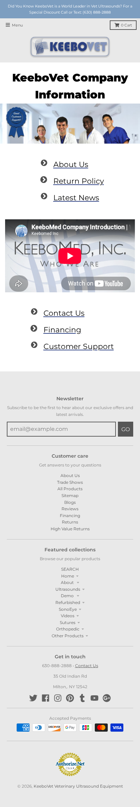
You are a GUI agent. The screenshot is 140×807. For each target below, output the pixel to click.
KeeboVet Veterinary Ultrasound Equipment (78, 786)
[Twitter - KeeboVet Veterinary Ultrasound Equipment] (33, 698)
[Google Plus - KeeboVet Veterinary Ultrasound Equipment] (107, 698)
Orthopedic (68, 628)
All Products (70, 488)
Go (125, 429)
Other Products (68, 635)
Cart (126, 25)
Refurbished (67, 602)
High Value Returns (70, 528)
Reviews (70, 508)
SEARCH (70, 569)
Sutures (67, 622)
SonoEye (68, 609)
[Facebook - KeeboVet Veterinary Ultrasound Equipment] (45, 698)
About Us (70, 475)
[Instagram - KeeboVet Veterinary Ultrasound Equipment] (58, 698)
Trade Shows (70, 482)
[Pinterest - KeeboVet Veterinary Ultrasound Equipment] (70, 698)
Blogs (70, 502)
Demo (68, 595)
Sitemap (70, 495)
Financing (70, 515)
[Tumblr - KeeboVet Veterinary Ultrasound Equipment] (82, 698)
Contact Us (86, 665)
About (68, 582)
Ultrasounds (67, 589)
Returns (70, 522)
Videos (67, 615)
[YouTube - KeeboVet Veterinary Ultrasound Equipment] (94, 698)
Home (67, 576)
